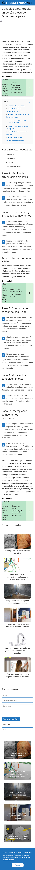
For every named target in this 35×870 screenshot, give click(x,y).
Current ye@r (7, 725)
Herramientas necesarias (16, 106)
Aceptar (17, 865)
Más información (8, 860)
